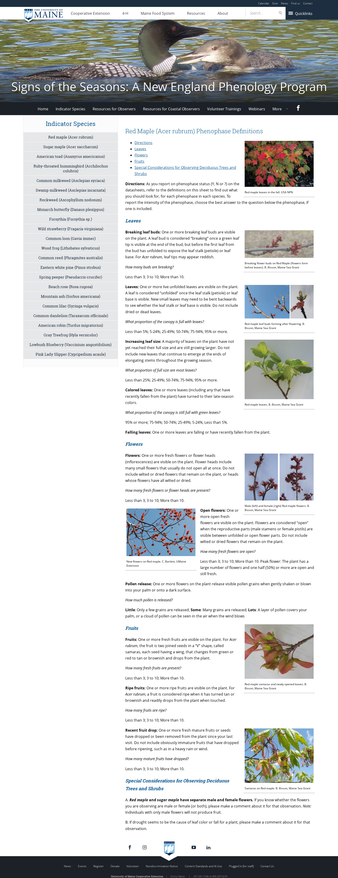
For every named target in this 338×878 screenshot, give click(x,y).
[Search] (280, 13)
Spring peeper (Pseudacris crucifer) (70, 277)
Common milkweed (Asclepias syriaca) (71, 180)
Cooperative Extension (90, 13)
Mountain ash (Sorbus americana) (70, 296)
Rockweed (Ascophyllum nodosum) (71, 199)
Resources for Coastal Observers (171, 108)
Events (82, 866)
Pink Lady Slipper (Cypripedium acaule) (71, 354)
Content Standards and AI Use (203, 866)
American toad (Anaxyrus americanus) (71, 156)
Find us (295, 3)
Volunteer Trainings (224, 108)
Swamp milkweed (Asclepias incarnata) (71, 190)
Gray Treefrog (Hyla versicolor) (71, 334)
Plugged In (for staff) (241, 866)
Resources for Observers (114, 108)
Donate (115, 866)
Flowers (141, 155)
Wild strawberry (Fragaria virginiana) (70, 228)
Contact (307, 3)
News (284, 3)
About (223, 13)
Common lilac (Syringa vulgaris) (71, 306)
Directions (143, 142)
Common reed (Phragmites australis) (70, 257)
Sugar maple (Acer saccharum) (70, 146)
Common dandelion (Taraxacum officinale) (70, 315)
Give (275, 3)
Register (98, 866)
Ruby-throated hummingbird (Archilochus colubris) (71, 168)
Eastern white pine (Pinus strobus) (70, 267)
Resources (196, 13)
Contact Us (267, 866)
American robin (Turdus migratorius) (70, 325)
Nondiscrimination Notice (162, 866)
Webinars (257, 108)
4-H (125, 13)
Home (43, 108)
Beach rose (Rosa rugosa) (71, 286)
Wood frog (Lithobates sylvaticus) (70, 248)
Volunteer (132, 866)
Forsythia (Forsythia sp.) (70, 219)
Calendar (263, 3)
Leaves (140, 148)
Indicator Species (70, 108)
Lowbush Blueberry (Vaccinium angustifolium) (71, 344)
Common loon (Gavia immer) (71, 238)
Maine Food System (158, 13)
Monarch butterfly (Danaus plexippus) (70, 209)
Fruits (139, 161)
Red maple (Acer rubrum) (70, 137)
